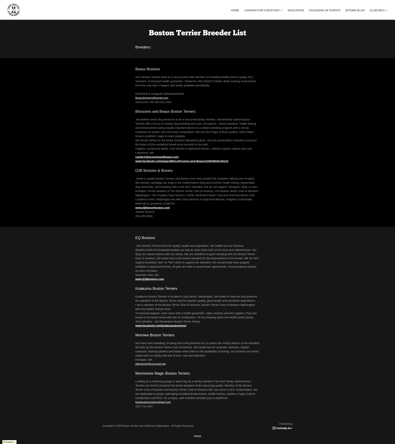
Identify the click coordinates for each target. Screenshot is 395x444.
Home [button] (197, 436)
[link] (13, 9)
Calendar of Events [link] (325, 10)
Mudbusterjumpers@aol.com (153, 402)
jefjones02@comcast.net (150, 364)
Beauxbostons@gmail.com (151, 97)
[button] (263, 10)
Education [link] (296, 10)
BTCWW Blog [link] (355, 10)
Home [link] (235, 10)
